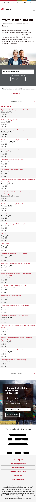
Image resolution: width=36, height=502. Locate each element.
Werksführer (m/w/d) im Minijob (11, 295)
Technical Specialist (7, 214)
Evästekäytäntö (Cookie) (18, 471)
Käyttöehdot (18, 475)
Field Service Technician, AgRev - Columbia (14, 253)
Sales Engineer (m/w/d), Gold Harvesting (13, 359)
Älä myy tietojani (18, 479)
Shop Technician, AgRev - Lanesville (12, 350)
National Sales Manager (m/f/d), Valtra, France (15, 305)
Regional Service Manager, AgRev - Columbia (15, 110)
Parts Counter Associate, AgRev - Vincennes (14, 204)
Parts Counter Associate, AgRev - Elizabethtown (15, 140)
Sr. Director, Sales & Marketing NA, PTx (13, 285)
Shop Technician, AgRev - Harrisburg (12, 130)
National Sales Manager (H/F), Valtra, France (14, 224)
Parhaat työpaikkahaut (18, 463)
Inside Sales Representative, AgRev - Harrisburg (15, 263)
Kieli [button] (8, 2)
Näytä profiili (15, 2)
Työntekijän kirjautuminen (27, 2)
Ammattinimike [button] (6, 106)
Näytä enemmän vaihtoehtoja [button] (18, 75)
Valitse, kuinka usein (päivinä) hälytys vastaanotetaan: (18, 89)
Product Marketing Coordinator (10, 120)
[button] (30, 9)
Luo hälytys (16, 93)
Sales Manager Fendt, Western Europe (12, 159)
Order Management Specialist (10, 150)
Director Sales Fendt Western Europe (12, 169)
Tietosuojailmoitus (18, 467)
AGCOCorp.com (18, 460)
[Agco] (6, 9)
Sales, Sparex (5, 234)
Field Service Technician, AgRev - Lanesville (14, 315)
